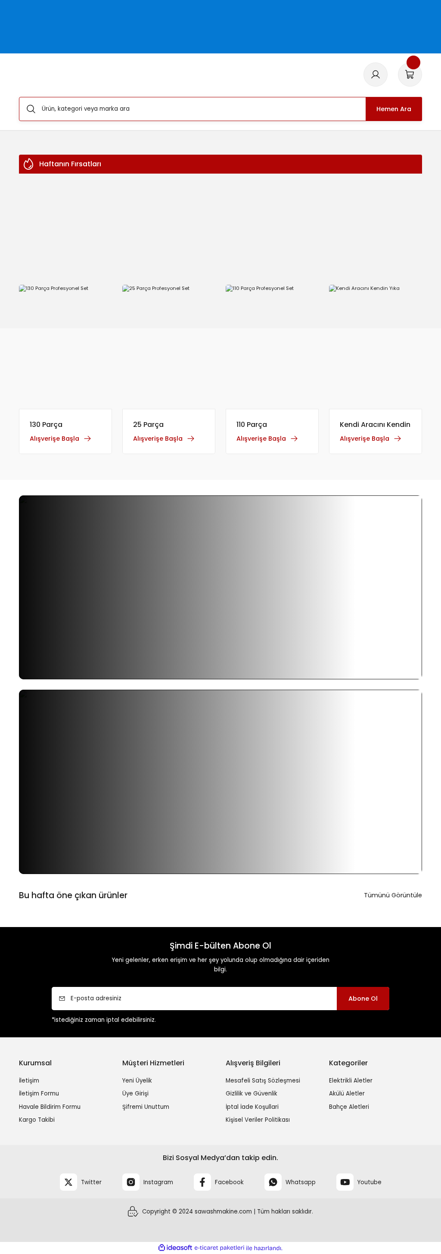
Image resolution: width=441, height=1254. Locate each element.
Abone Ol (363, 998)
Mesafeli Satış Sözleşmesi (263, 1081)
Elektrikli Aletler (351, 1081)
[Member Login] (375, 74)
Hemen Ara (393, 109)
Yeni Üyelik (137, 1081)
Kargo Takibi (37, 1120)
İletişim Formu (39, 1093)
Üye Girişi (135, 1093)
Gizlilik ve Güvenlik (251, 1093)
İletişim (29, 1081)
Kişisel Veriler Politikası (258, 1120)
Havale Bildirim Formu (50, 1107)
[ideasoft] (175, 1248)
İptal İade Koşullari (252, 1107)
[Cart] (410, 74)
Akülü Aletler (347, 1093)
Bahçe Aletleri (349, 1107)
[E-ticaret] (219, 1248)
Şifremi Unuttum (145, 1107)
